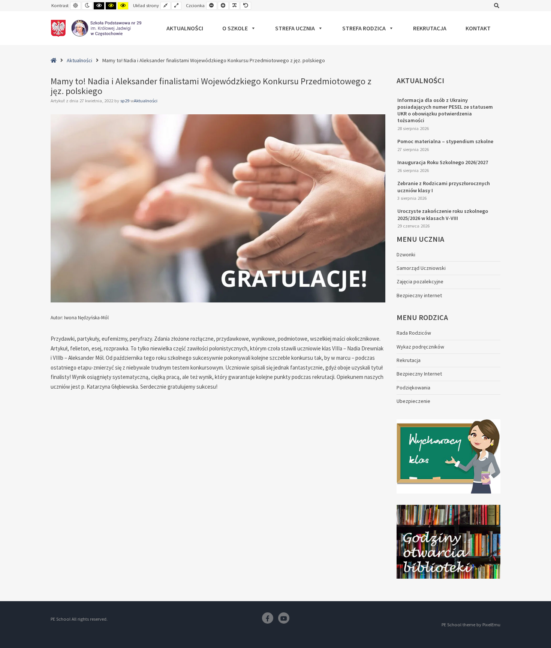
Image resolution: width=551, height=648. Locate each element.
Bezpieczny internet (419, 295)
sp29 (125, 100)
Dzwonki (406, 254)
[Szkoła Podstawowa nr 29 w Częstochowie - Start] (96, 28)
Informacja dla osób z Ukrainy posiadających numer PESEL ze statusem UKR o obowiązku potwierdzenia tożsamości (445, 110)
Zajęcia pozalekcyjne (420, 281)
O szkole (235, 28)
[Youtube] (283, 618)
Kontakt (478, 28)
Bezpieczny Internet (419, 373)
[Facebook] (267, 618)
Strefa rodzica (364, 28)
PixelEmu (491, 624)
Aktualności (184, 28)
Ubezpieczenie (413, 401)
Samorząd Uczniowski (421, 268)
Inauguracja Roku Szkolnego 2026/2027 (442, 162)
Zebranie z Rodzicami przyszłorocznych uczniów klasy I (443, 186)
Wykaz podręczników (420, 346)
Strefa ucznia (295, 28)
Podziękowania (413, 387)
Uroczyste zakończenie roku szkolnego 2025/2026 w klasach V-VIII (442, 214)
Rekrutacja (429, 28)
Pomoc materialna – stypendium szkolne (445, 141)
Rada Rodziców (414, 332)
